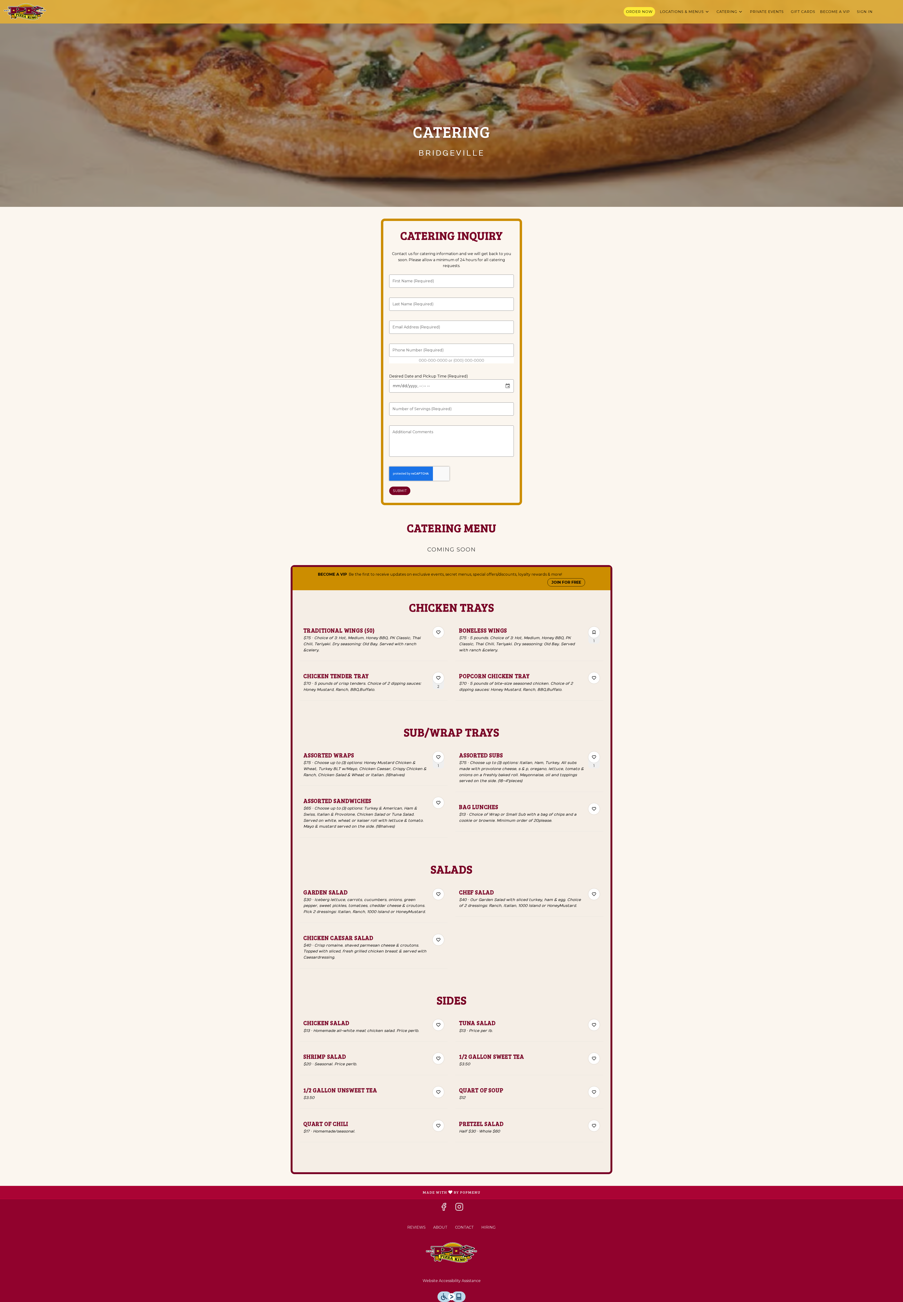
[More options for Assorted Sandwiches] (438, 802)
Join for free (566, 582)
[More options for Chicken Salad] (438, 1025)
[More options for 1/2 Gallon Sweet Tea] (594, 1058)
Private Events (767, 11)
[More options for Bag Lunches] (594, 808)
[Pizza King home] (25, 11)
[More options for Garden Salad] (438, 894)
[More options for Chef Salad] (594, 894)
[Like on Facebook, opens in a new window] (444, 1208)
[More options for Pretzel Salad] (594, 1125)
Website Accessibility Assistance (452, 1280)
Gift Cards (803, 11)
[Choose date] (507, 386)
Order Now (639, 11)
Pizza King (451, 1252)
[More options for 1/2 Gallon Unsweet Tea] (438, 1092)
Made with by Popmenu (242, 1192)
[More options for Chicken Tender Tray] (438, 678)
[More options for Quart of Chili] (438, 1125)
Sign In (865, 11)
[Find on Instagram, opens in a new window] (459, 1208)
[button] (684, 11)
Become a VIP (835, 11)
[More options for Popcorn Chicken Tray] (594, 678)
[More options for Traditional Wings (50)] (438, 632)
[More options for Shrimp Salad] (438, 1058)
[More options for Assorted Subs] (594, 757)
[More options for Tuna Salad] (594, 1025)
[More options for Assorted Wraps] (438, 757)
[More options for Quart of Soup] (594, 1092)
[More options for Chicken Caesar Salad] (438, 939)
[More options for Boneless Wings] (594, 632)
